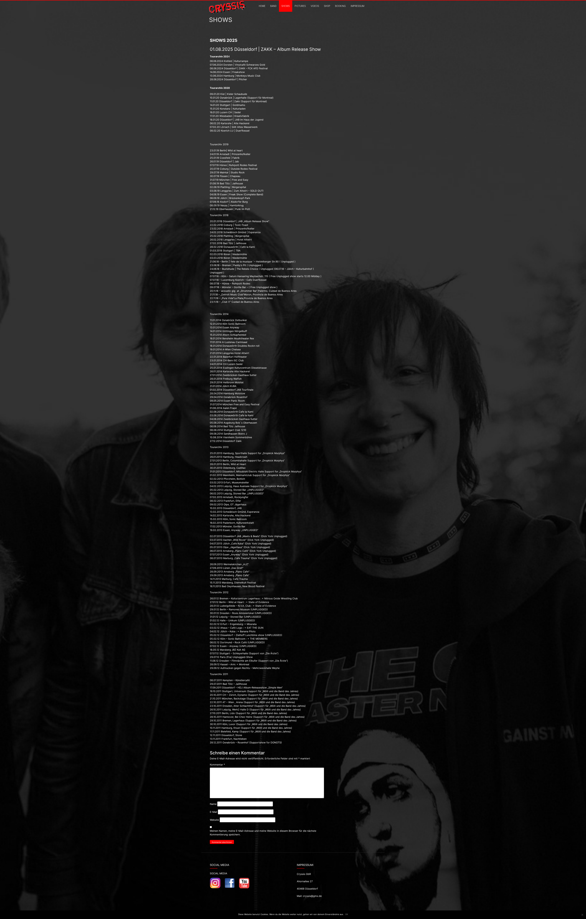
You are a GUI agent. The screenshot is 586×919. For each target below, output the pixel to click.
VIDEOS (315, 6)
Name (213, 803)
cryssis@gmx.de (312, 895)
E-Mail (213, 811)
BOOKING (340, 6)
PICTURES (300, 6)
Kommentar (217, 764)
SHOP (327, 6)
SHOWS (285, 6)
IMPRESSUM (357, 6)
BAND (273, 6)
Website (214, 819)
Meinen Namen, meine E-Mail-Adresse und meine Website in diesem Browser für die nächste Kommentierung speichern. (263, 832)
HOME (262, 6)
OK (346, 914)
